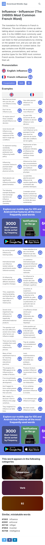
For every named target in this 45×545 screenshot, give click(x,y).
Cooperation (9, 83)
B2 (29, 83)
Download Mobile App (17, 4)
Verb (21, 83)
